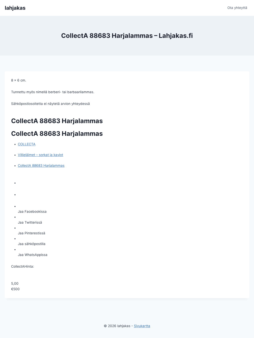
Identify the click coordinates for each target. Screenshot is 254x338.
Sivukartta (142, 326)
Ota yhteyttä (237, 8)
